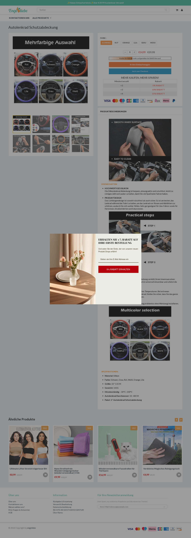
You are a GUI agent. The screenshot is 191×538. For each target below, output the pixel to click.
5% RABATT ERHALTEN (118, 269)
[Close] (138, 237)
